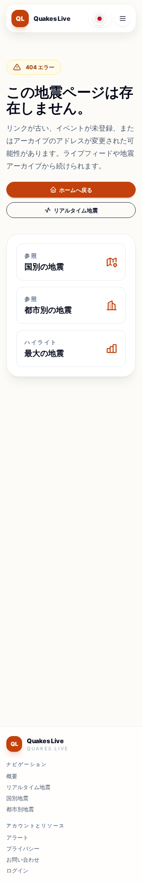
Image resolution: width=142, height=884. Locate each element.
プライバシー (22, 848)
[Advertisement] (71, 457)
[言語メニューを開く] (100, 18)
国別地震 (17, 798)
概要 (11, 776)
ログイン (17, 870)
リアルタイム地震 (76, 210)
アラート (17, 837)
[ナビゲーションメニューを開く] (123, 18)
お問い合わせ (22, 859)
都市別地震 (20, 809)
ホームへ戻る (75, 189)
